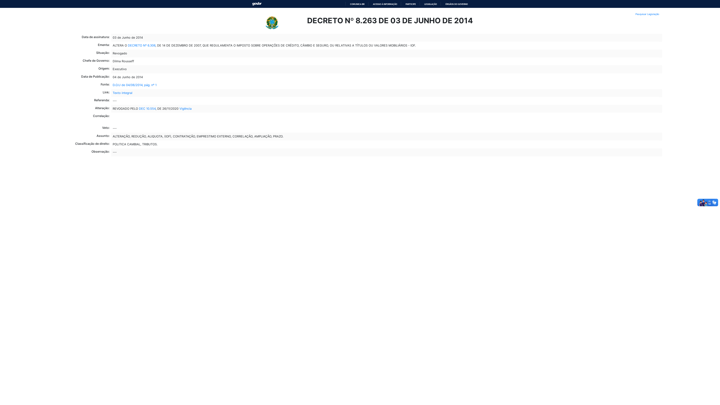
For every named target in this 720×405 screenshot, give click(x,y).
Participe (411, 4)
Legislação (430, 4)
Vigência (185, 108)
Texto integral (122, 93)
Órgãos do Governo (456, 4)
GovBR (257, 4)
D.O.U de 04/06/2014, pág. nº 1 (135, 85)
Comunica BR (357, 4)
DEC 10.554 (147, 108)
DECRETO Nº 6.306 (141, 45)
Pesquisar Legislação (647, 14)
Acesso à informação (385, 4)
